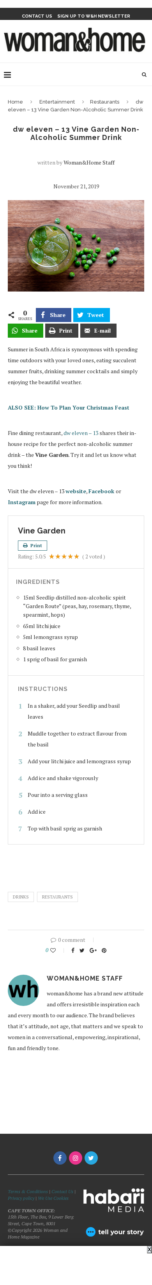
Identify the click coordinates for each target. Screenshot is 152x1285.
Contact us (37, 16)
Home (15, 102)
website (75, 491)
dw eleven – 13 (81, 433)
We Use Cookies (53, 1198)
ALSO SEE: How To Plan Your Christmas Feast (68, 407)
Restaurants (104, 102)
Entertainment (57, 102)
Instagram (21, 502)
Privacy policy (21, 1198)
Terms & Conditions (28, 1191)
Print (35, 545)
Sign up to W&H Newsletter (93, 16)
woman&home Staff (89, 162)
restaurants (57, 897)
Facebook (102, 491)
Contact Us (62, 1191)
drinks (21, 897)
